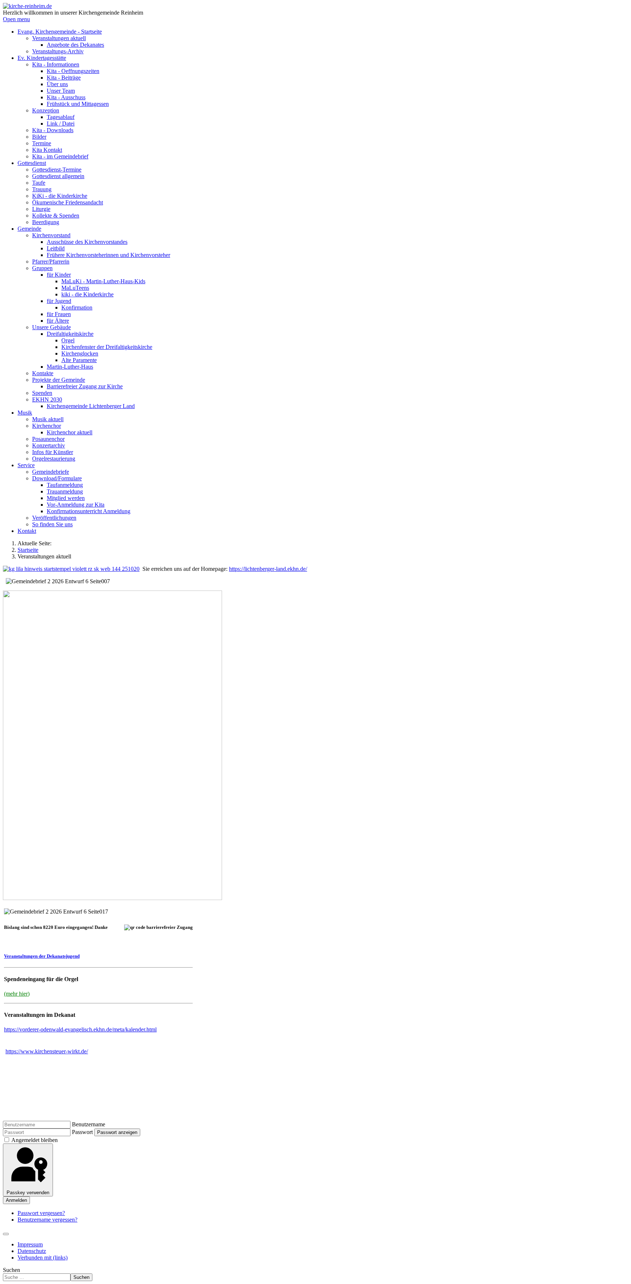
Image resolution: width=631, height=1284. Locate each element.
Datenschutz (32, 1251)
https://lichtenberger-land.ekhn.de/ (268, 569)
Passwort (82, 1132)
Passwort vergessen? (41, 1213)
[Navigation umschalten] (6, 1234)
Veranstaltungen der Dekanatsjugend (42, 956)
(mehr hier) (17, 994)
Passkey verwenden (28, 1192)
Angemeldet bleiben (34, 1140)
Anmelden (16, 1200)
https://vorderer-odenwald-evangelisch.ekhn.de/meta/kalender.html (80, 1029)
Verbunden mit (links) (43, 1257)
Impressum (30, 1244)
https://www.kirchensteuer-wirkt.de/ (46, 1051)
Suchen (11, 1270)
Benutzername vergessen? (47, 1219)
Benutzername (88, 1124)
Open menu (16, 19)
